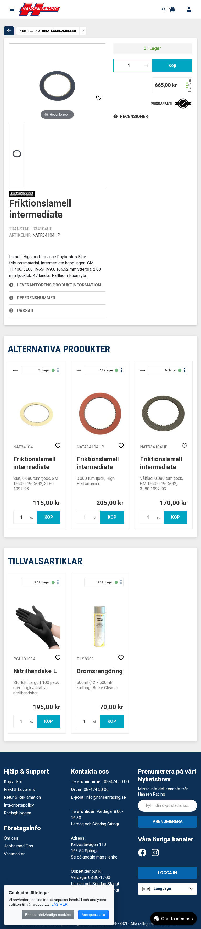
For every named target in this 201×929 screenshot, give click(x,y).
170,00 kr (173, 503)
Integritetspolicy (19, 805)
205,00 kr (110, 503)
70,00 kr (112, 707)
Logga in (167, 872)
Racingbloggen (17, 813)
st (147, 66)
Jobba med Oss (18, 846)
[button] (12, 9)
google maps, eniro (100, 857)
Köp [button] (172, 65)
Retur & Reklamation (22, 797)
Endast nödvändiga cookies (48, 914)
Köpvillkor (13, 781)
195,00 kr (46, 707)
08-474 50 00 (116, 781)
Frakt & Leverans (19, 789)
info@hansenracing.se (106, 797)
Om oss (11, 838)
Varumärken (14, 853)
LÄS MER (60, 904)
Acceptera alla (93, 914)
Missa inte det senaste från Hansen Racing (163, 791)
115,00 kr (46, 503)
